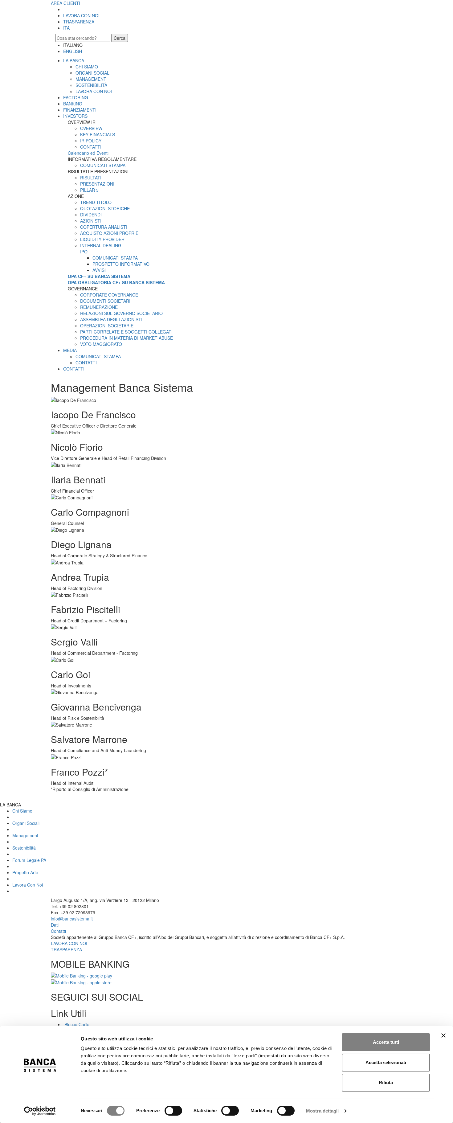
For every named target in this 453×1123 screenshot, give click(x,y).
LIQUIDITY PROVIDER (102, 239)
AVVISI (99, 270)
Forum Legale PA (29, 860)
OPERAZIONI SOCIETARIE (106, 325)
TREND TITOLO (96, 202)
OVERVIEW (91, 128)
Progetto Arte (25, 872)
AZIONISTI (90, 221)
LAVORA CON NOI (81, 15)
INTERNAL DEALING (100, 245)
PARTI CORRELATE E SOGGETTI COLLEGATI (126, 332)
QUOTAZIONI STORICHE (105, 208)
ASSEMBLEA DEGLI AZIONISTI (111, 319)
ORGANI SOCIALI (93, 73)
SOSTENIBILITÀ (91, 85)
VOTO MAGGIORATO (101, 344)
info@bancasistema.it (72, 919)
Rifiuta (386, 1082)
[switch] (173, 1111)
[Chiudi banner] (443, 1035)
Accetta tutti (386, 1042)
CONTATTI (90, 147)
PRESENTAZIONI (97, 184)
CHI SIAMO (87, 67)
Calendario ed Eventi (88, 153)
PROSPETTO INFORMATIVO (120, 264)
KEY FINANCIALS (97, 134)
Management (25, 835)
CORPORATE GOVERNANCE (109, 295)
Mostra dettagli (322, 1110)
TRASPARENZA (78, 21)
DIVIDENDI (91, 214)
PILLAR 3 (89, 190)
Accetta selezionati (385, 1062)
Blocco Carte (76, 1024)
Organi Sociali (25, 823)
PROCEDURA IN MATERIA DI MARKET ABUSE (126, 338)
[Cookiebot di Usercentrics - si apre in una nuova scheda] (40, 1111)
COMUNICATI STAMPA (102, 165)
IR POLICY (90, 140)
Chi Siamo (22, 811)
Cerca (119, 38)
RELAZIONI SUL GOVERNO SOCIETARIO (121, 313)
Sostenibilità (24, 848)
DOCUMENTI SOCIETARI (105, 301)
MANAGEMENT (91, 79)
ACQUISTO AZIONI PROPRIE (109, 233)
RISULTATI (90, 177)
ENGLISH (72, 51)
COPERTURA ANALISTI (103, 227)
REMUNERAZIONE (99, 307)
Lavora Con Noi (27, 885)
